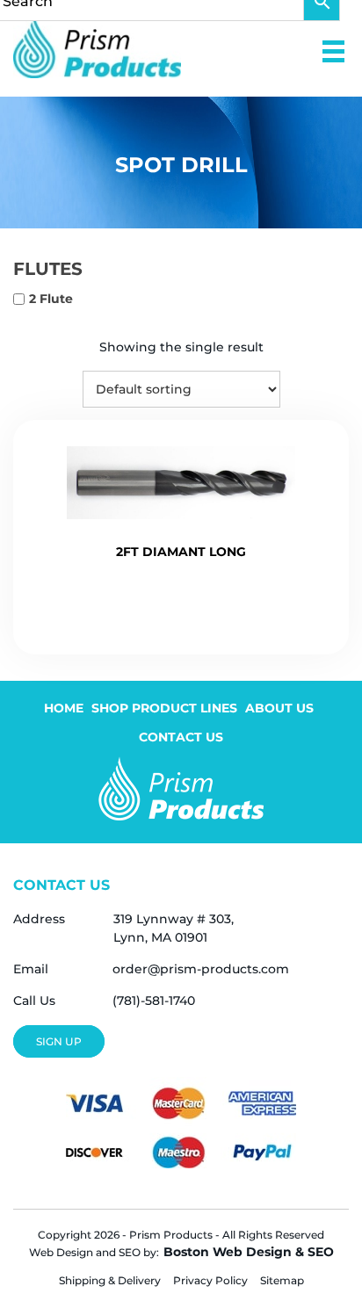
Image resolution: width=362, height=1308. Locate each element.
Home (63, 708)
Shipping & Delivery (110, 1280)
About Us (279, 708)
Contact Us (181, 737)
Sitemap (282, 1280)
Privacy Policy (210, 1280)
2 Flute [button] (51, 299)
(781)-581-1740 (153, 1000)
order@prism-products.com (200, 969)
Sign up (59, 1041)
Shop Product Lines (164, 708)
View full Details (181, 602)
